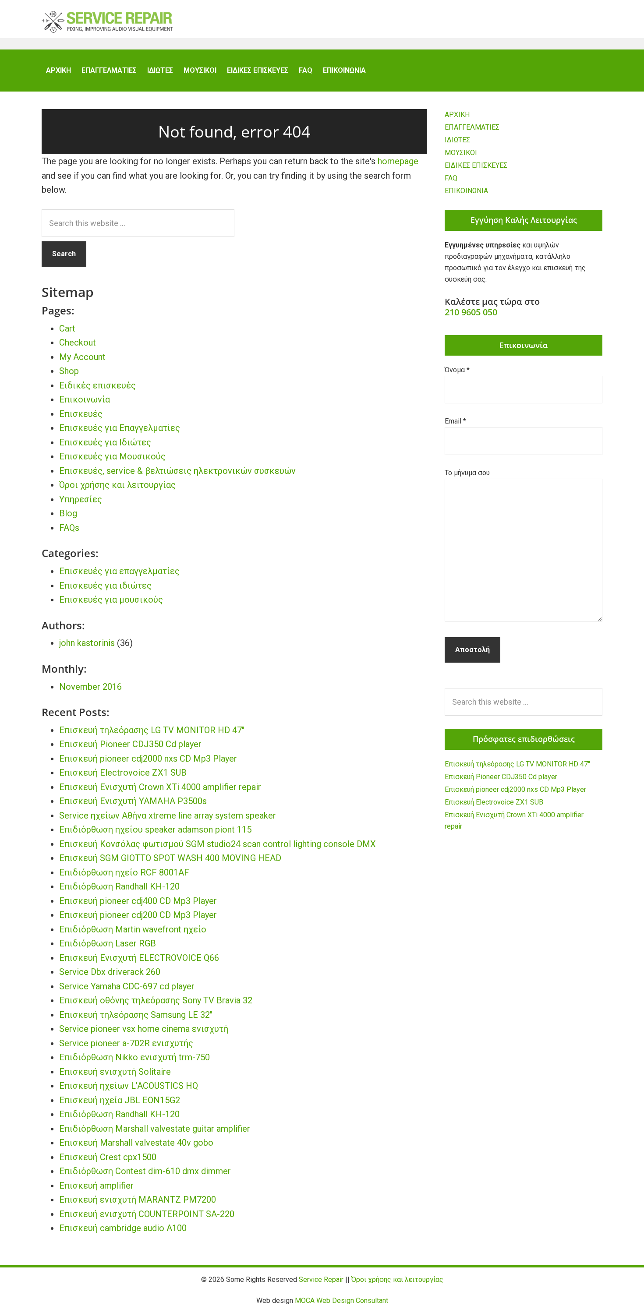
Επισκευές (81, 414)
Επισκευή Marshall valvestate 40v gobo (136, 1142)
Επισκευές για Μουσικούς (112, 456)
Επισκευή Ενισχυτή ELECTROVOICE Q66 (139, 958)
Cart (67, 328)
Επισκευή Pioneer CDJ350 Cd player (130, 744)
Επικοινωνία (84, 399)
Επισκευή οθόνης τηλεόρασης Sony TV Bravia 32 (155, 1000)
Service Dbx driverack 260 (109, 972)
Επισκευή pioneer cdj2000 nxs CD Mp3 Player (148, 758)
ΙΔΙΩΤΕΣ (457, 140)
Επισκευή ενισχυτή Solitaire (115, 1071)
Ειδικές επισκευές (97, 385)
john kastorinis (87, 643)
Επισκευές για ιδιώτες (105, 585)
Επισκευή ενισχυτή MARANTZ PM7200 (137, 1199)
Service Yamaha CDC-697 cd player (127, 986)
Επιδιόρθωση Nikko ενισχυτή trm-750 (134, 1057)
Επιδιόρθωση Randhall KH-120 (119, 886)
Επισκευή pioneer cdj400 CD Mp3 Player (138, 901)
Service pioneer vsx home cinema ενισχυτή (143, 1029)
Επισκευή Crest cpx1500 (107, 1157)
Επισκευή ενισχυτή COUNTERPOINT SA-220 (146, 1214)
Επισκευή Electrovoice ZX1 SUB (123, 772)
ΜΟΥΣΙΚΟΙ (461, 152)
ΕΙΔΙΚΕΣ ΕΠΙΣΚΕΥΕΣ (476, 165)
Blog (68, 513)
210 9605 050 (471, 312)
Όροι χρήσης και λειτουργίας (117, 485)
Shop (69, 371)
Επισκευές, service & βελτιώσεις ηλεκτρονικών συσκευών (177, 471)
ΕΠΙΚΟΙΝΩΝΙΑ (466, 191)
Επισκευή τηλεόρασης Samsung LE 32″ (135, 1014)
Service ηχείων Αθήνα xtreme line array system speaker (167, 815)
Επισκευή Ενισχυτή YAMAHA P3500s (133, 801)
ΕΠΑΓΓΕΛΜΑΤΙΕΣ (472, 127)
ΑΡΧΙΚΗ (457, 114)
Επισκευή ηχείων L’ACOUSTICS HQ (128, 1085)
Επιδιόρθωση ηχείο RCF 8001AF (124, 872)
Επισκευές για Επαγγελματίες (119, 428)
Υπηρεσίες (80, 499)
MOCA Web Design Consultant (341, 1300)
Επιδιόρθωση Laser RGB (107, 943)
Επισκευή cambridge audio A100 (123, 1228)
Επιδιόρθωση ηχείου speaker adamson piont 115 (155, 829)
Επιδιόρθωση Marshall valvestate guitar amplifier (154, 1128)
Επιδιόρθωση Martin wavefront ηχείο (132, 929)
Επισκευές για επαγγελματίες (119, 571)
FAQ (451, 178)
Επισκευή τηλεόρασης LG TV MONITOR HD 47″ (151, 730)
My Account (82, 357)
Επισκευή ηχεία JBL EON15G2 (119, 1100)
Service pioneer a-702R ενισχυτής (126, 1043)
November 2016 (90, 686)
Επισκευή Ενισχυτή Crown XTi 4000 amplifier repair (160, 787)
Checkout (77, 342)
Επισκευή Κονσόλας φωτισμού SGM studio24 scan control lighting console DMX (217, 844)
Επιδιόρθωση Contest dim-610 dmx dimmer (145, 1171)
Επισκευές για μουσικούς (111, 599)
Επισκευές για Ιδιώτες (105, 442)
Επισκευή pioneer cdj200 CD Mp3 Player (138, 915)
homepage (398, 161)
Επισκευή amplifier (96, 1185)
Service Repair (107, 21)
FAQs (69, 527)
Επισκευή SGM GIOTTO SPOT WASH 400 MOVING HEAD (170, 858)
